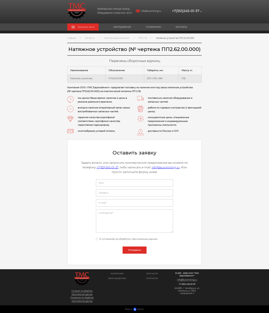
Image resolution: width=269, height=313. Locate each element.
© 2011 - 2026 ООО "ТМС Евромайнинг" (187, 274)
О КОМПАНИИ (153, 26)
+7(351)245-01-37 (187, 11)
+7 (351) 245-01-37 (187, 284)
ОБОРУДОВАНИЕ (122, 26)
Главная (71, 38)
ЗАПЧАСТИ (152, 273)
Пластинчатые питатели (116, 38)
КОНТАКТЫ (181, 26)
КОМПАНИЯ (117, 273)
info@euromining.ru (151, 10)
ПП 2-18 (143, 38)
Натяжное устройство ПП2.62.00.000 (175, 38)
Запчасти (90, 38)
